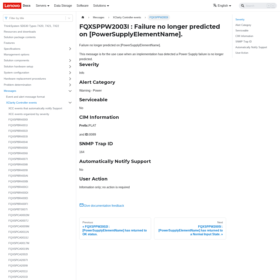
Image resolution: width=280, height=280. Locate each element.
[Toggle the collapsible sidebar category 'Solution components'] (70, 60)
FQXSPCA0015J (18, 237)
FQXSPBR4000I (18, 119)
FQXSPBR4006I (18, 153)
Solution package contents (20, 37)
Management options (16, 54)
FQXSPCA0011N (18, 231)
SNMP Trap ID (243, 41)
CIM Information (244, 36)
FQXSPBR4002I (18, 130)
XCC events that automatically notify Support (35, 108)
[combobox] (9, 18)
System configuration (16, 72)
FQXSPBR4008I (18, 164)
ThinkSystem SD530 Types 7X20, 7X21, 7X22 (31, 25)
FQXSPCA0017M (18, 243)
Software (83, 5)
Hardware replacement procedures (25, 78)
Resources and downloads (20, 31)
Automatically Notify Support (251, 47)
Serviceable (241, 30)
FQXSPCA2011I (18, 271)
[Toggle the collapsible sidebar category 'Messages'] (70, 91)
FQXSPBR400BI (18, 181)
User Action (241, 52)
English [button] (223, 5)
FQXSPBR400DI (18, 192)
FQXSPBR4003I (18, 136)
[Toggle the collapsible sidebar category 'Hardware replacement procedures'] (70, 79)
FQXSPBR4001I (18, 125)
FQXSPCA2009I (18, 265)
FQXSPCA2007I (18, 260)
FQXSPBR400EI (18, 198)
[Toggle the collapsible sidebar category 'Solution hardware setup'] (70, 67)
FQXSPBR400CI (18, 186)
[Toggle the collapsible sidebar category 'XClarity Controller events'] (70, 103)
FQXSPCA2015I (18, 276)
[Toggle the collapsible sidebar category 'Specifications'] (70, 49)
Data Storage (63, 5)
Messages (10, 90)
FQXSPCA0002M (18, 215)
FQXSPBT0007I (18, 209)
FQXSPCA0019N (18, 248)
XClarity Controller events (21, 102)
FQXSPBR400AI (18, 175)
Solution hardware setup (18, 66)
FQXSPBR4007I (18, 158)
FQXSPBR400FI (18, 203)
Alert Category (243, 25)
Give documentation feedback (104, 205)
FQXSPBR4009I (18, 170)
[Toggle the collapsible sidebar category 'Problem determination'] (70, 85)
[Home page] (82, 17)
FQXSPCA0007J (18, 220)
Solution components (16, 60)
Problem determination (17, 84)
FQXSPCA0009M (18, 226)
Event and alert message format (25, 96)
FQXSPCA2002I (18, 254)
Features (9, 42)
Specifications (12, 48)
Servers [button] (41, 5)
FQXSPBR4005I (18, 147)
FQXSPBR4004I (18, 142)
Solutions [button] (99, 5)
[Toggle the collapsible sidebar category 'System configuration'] (70, 73)
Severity (240, 19)
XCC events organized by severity (28, 114)
